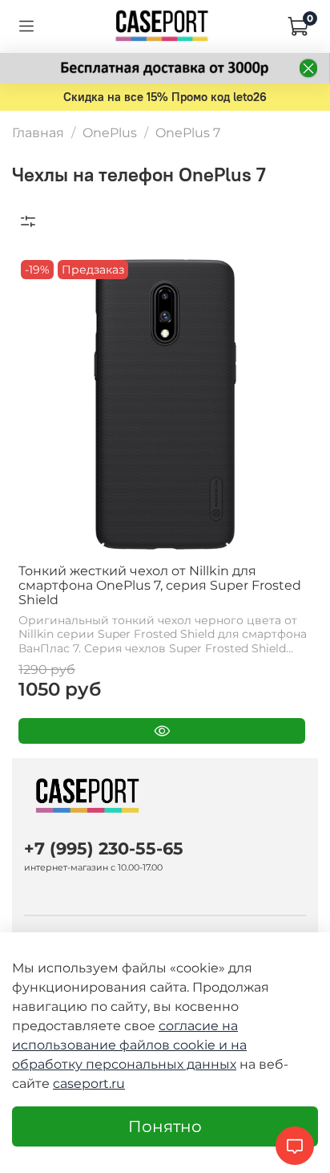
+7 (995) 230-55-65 (103, 848)
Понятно (165, 1126)
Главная (38, 132)
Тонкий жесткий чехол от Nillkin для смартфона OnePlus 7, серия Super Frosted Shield (159, 585)
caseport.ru (89, 1083)
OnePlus (109, 132)
